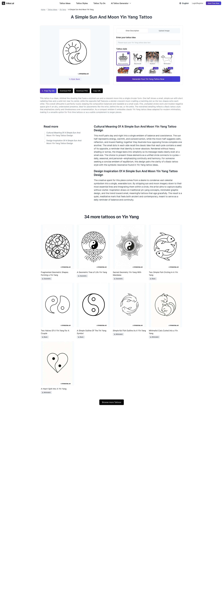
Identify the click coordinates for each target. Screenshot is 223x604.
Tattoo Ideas (65, 3)
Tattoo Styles (82, 3)
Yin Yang (62, 9)
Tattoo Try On (99, 3)
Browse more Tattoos (111, 402)
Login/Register (197, 3)
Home (43, 9)
